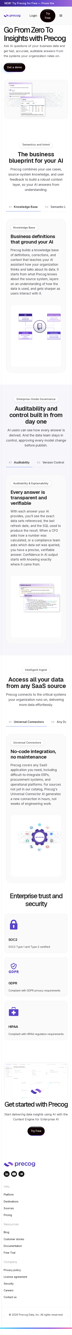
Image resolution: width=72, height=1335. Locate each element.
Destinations (11, 1201)
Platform (9, 1194)
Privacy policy (12, 1270)
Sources (9, 1208)
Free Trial (9, 1252)
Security (9, 1283)
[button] (60, 15)
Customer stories (14, 1239)
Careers (8, 1290)
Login (33, 15)
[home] (17, 15)
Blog (6, 1232)
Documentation (13, 1245)
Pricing (8, 1215)
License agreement (15, 1276)
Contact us (10, 1297)
